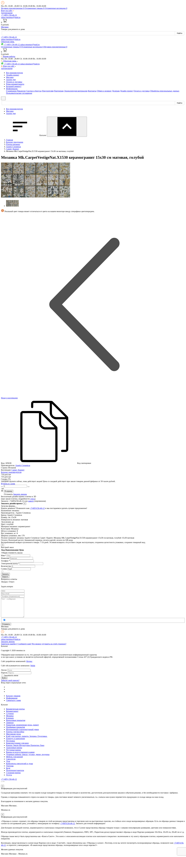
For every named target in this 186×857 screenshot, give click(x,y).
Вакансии (21, 91)
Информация (11, 698)
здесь (32, 499)
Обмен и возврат (104, 91)
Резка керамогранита (15, 84)
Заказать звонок (20, 494)
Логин (4, 670)
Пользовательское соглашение (19, 93)
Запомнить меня (11, 675)
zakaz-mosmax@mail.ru (10, 17)
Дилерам (116, 91)
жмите (31, 501)
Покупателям (48, 91)
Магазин (10, 77)
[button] (7, 10)
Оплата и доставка (14, 82)
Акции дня (11, 79)
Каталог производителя (11, 472)
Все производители (14, 73)
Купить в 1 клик (8, 484)
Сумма (4, 569)
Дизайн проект (126, 91)
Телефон (5, 561)
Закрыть (5, 577)
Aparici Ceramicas (22, 465)
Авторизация (6, 13)
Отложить (8, 494)
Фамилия (5, 558)
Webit (32, 666)
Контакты (92, 91)
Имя (3, 555)
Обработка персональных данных (164, 91)
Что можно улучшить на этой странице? (49, 644)
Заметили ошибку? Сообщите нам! (16, 644)
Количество (6, 566)
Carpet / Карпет (17, 470)
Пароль (4, 673)
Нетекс (29, 661)
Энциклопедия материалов (75, 91)
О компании (11, 91)
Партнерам (59, 91)
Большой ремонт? (13, 86)
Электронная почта (10, 563)
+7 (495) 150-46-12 (9, 15)
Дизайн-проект (12, 75)
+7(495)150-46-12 (37, 508)
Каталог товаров (13, 696)
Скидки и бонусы (34, 91)
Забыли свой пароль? (10, 680)
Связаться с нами (13, 700)
